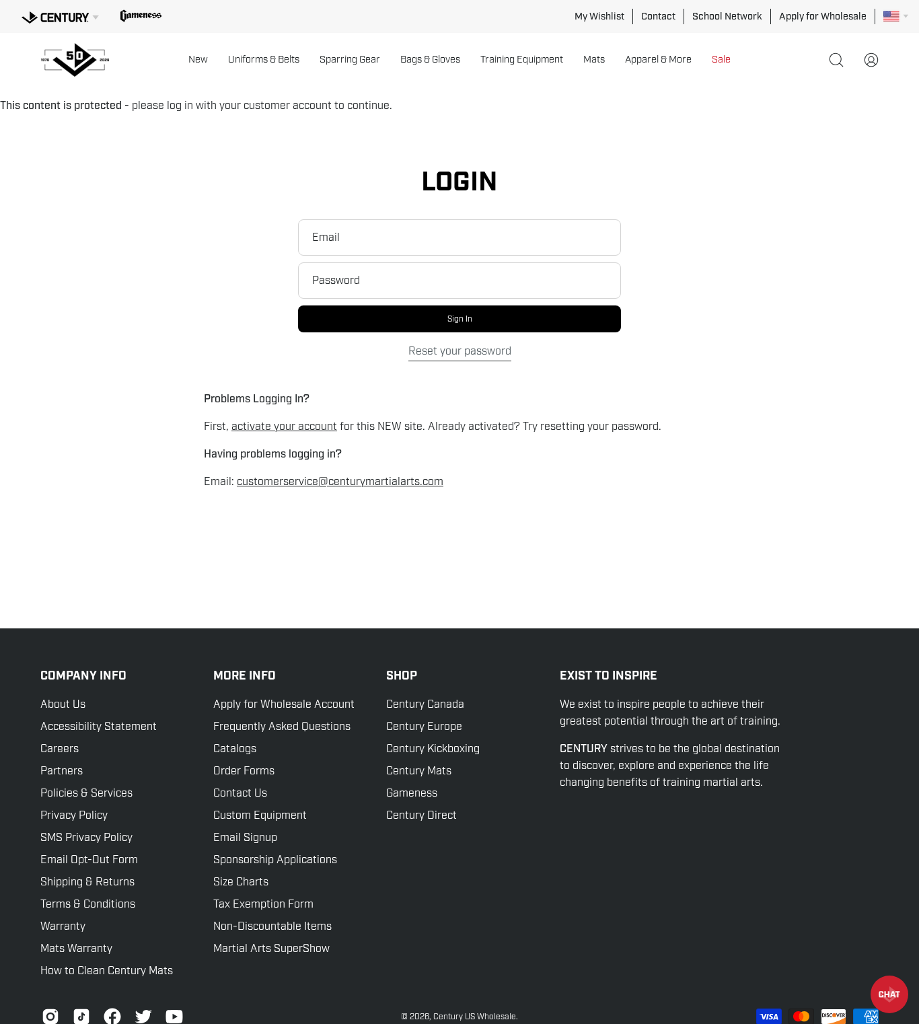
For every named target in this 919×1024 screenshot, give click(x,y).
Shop (401, 676)
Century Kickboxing (433, 749)
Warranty (62, 926)
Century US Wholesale (474, 1016)
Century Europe (424, 726)
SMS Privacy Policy (86, 837)
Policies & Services (86, 793)
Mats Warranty (76, 948)
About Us (62, 704)
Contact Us (240, 793)
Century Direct (421, 815)
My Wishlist (599, 16)
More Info (244, 676)
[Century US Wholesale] (80, 60)
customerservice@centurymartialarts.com (340, 481)
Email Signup (245, 837)
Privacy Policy (74, 815)
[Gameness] (140, 16)
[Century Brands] (60, 15)
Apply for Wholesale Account (284, 704)
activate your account (284, 426)
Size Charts (240, 882)
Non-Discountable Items (272, 926)
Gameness (411, 793)
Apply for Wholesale (823, 16)
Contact (658, 16)
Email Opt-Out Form (89, 860)
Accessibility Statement (98, 726)
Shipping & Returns (87, 882)
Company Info (83, 676)
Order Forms (243, 771)
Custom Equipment (260, 815)
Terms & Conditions (87, 904)
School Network (727, 16)
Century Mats (418, 771)
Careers (59, 749)
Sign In (459, 319)
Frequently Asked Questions (282, 726)
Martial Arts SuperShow (271, 948)
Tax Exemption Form (263, 904)
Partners (61, 771)
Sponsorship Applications (275, 860)
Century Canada (425, 704)
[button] (198, 60)
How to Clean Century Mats (106, 971)
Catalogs (234, 749)
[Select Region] (895, 16)
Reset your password (459, 351)
